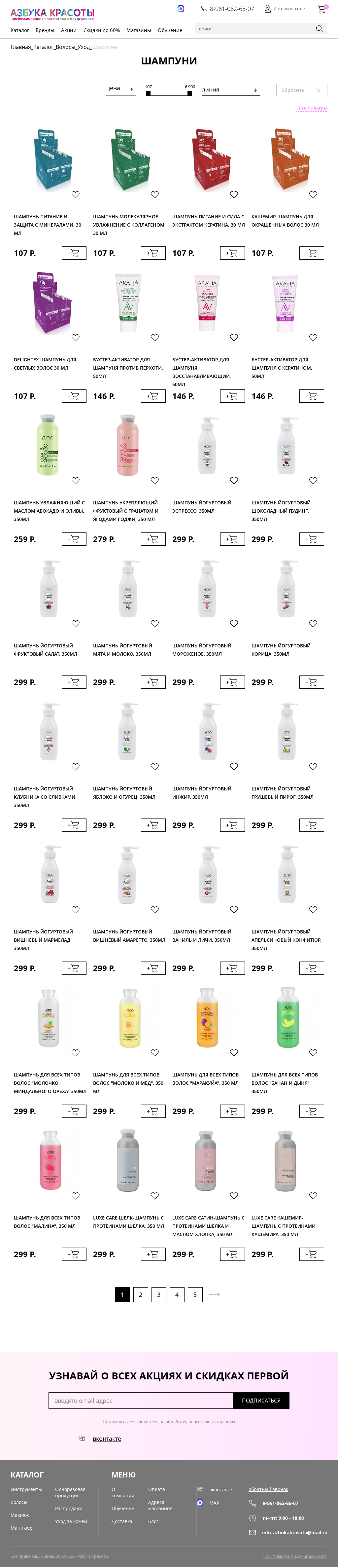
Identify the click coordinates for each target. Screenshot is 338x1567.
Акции (69, 30)
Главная (21, 47)
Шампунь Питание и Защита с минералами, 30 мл (47, 223)
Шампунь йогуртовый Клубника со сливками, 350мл (45, 795)
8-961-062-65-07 (232, 9)
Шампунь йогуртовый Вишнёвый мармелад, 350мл (43, 938)
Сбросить (304, 90)
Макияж (20, 1515)
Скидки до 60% (102, 30)
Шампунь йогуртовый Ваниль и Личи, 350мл (201, 936)
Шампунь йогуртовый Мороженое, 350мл (201, 649)
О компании (123, 1492)
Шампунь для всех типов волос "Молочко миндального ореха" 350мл (50, 1081)
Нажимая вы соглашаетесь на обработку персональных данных (169, 1422)
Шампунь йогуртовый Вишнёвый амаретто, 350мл (129, 936)
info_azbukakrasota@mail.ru (294, 1532)
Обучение (170, 30)
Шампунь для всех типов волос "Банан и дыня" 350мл (285, 1081)
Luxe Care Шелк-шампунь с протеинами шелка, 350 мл (128, 1222)
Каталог (43, 47)
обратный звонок (268, 1489)
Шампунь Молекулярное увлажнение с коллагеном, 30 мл (129, 223)
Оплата (156, 1489)
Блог (153, 1521)
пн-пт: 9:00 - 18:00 (283, 1518)
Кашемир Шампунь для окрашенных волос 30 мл (285, 220)
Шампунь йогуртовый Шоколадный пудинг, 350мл (281, 509)
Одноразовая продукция (70, 1492)
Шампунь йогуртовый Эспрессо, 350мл (201, 506)
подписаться (261, 1400)
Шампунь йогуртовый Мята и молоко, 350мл (122, 649)
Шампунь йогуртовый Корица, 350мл (281, 649)
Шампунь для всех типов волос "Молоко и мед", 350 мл (128, 1081)
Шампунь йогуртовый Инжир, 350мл (201, 792)
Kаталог (20, 30)
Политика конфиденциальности (295, 1556)
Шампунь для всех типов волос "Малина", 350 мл (47, 1222)
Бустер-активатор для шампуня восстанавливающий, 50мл (201, 366)
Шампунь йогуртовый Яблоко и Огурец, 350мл (124, 792)
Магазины (138, 30)
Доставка (122, 1521)
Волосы (65, 47)
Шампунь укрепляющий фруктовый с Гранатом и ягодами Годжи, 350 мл (125, 509)
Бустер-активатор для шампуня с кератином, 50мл (282, 366)
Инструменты (26, 1489)
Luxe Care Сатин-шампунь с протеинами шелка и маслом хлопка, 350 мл (208, 1224)
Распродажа (69, 1508)
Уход (84, 47)
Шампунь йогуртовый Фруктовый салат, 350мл (45, 649)
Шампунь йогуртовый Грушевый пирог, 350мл (283, 792)
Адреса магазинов (160, 1505)
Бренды (45, 30)
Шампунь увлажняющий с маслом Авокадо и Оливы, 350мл (49, 509)
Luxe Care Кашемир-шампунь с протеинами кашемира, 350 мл (284, 1224)
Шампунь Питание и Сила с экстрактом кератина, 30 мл (208, 220)
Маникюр (22, 1528)
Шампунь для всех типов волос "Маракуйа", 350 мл (205, 1079)
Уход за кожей (71, 1521)
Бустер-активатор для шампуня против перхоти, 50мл (128, 366)
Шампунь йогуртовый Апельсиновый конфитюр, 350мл (286, 938)
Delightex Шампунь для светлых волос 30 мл (45, 363)
